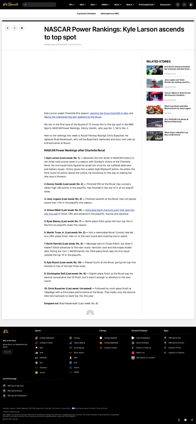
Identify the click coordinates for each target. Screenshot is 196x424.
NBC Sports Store (38, 408)
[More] (177, 4)
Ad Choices (56, 408)
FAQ (30, 408)
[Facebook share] (7, 28)
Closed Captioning (22, 408)
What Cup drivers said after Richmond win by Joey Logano (177, 107)
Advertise (6, 408)
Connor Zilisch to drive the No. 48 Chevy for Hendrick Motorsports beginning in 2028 (177, 94)
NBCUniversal (15, 412)
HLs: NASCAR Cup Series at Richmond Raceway (176, 120)
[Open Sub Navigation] (74, 4)
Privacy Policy (65, 408)
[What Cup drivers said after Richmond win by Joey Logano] (154, 109)
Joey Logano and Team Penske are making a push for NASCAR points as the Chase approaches (177, 81)
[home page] (11, 4)
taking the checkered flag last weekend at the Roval (72, 116)
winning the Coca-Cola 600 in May (109, 113)
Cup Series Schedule (86, 13)
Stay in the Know (9, 341)
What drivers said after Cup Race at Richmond (176, 133)
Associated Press (170, 74)
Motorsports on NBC (110, 13)
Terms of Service (102, 408)
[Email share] (22, 28)
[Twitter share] (15, 28)
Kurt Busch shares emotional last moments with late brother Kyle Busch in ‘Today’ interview (177, 67)
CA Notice (92, 408)
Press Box (48, 408)
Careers (12, 408)
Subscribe (7, 352)
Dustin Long (50, 44)
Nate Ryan (167, 113)
